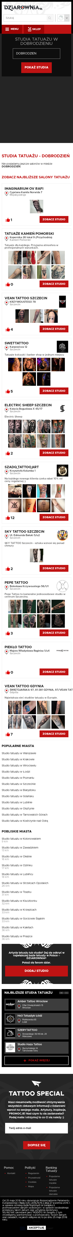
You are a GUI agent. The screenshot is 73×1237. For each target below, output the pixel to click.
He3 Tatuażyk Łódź (29, 1015)
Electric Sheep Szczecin (28, 405)
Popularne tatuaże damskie (54, 1190)
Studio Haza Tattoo (29, 1044)
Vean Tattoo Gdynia (24, 686)
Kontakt (11, 1173)
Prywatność (34, 1178)
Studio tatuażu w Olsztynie (18, 808)
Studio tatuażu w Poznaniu (18, 777)
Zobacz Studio (54, 219)
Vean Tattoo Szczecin (26, 298)
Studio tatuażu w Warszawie (19, 753)
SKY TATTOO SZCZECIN (24, 531)
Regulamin (33, 1173)
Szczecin (15, 304)
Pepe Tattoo (16, 582)
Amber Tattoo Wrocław (32, 1001)
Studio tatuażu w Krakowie (18, 759)
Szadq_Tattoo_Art (22, 467)
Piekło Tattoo (18, 647)
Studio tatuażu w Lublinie (17, 802)
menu (15, 29)
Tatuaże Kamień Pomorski (29, 233)
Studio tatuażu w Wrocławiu (19, 765)
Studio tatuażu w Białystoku (19, 790)
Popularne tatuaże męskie (54, 1179)
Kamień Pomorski (20, 240)
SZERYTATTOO (27, 1030)
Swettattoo (17, 343)
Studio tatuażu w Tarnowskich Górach (25, 814)
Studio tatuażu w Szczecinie (19, 784)
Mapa (31, 1186)
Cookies (32, 1182)
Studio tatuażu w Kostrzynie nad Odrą (25, 820)
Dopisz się (36, 1145)
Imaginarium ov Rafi (24, 188)
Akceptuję (36, 1228)
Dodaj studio (36, 971)
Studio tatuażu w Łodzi (16, 771)
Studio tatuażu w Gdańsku (18, 796)
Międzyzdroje (18, 195)
